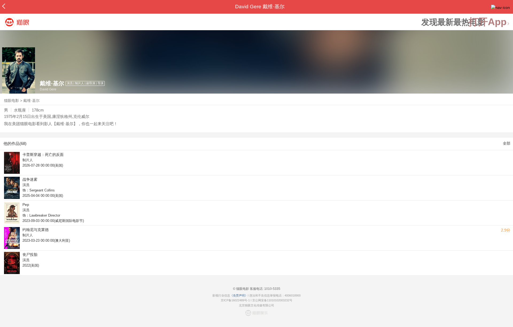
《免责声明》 (239, 295)
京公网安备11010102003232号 (272, 300)
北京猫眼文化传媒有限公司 (256, 305)
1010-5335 (271, 289)
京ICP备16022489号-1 (235, 300)
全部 (506, 143)
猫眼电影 (11, 100)
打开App (488, 22)
